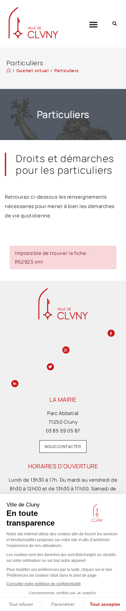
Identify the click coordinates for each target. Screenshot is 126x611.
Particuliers (66, 70)
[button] (93, 24)
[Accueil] (8, 70)
